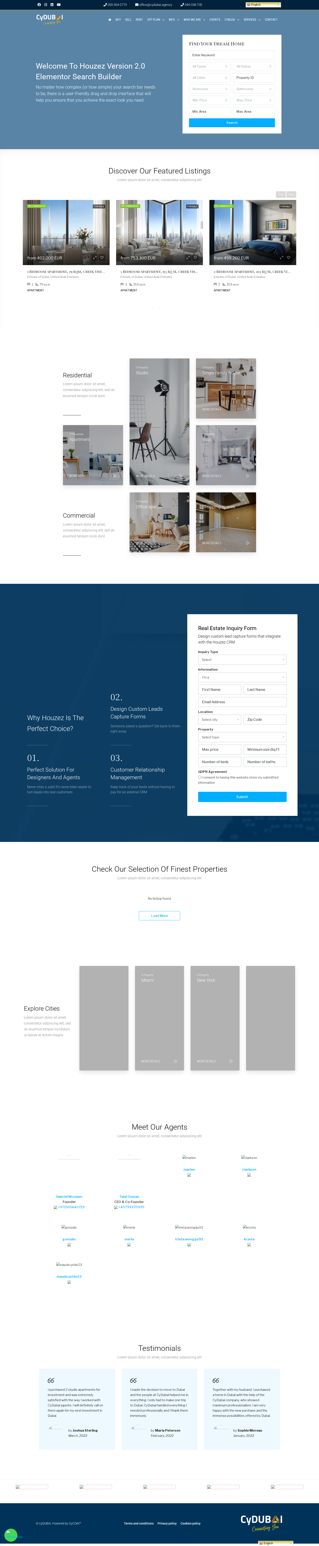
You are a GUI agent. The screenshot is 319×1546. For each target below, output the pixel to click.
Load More (159, 916)
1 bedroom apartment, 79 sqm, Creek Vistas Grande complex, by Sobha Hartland (101, 271)
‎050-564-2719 (117, 5)
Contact (271, 19)
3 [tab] (153, 308)
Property (205, 729)
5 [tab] (166, 308)
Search (232, 123)
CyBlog (230, 19)
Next (291, 194)
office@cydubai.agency (155, 5)
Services (250, 19)
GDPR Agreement (212, 772)
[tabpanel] (66, 249)
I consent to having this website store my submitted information (238, 780)
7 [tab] (179, 308)
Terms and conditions (139, 1523)
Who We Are (192, 19)
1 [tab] (140, 308)
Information (208, 670)
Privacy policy (167, 1523)
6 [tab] (172, 308)
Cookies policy (191, 1523)
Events (215, 19)
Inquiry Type (208, 652)
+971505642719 (71, 1207)
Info (172, 19)
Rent (139, 19)
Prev (281, 194)
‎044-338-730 (193, 5)
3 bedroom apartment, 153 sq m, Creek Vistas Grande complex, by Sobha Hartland (195, 271)
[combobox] (210, 66)
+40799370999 (131, 1207)
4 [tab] (159, 308)
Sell (128, 19)
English (255, 4)
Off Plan (153, 19)
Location (205, 712)
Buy (118, 19)
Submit (242, 797)
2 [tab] (146, 308)
